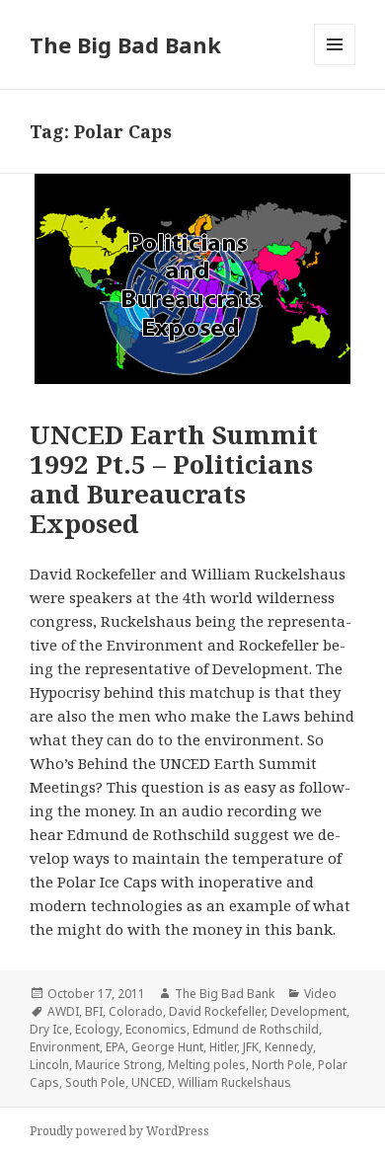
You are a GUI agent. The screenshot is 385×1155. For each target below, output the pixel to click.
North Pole (282, 1064)
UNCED (151, 1082)
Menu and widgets (335, 64)
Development (308, 1011)
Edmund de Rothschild (255, 1029)
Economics (156, 1029)
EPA (115, 1047)
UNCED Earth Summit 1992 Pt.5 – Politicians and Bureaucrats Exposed (174, 479)
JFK (251, 1047)
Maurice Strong (118, 1064)
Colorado (136, 1011)
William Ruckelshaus (234, 1082)
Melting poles (207, 1064)
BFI (94, 1011)
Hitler (223, 1047)
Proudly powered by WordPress (119, 1130)
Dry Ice (49, 1029)
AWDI (63, 1011)
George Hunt (167, 1047)
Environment (65, 1047)
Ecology (97, 1029)
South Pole (95, 1082)
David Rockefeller (217, 1011)
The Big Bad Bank (125, 44)
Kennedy (289, 1047)
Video (320, 993)
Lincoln (49, 1064)
